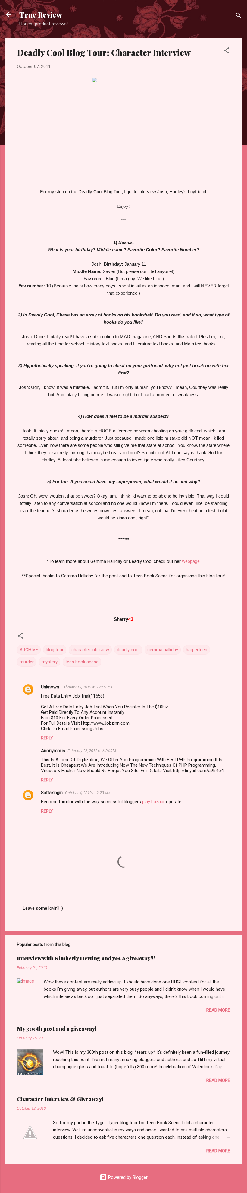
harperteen (196, 650)
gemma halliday (162, 650)
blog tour (55, 650)
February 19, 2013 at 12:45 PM (86, 687)
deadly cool (128, 650)
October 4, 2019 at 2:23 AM (87, 793)
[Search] (238, 16)
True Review (40, 14)
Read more (218, 1010)
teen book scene (81, 662)
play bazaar (153, 801)
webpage (191, 561)
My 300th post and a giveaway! (56, 1028)
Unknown (50, 687)
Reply (47, 738)
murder (27, 662)
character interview (90, 650)
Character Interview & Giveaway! (60, 1099)
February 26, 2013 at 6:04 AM (91, 751)
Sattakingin (52, 792)
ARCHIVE (29, 650)
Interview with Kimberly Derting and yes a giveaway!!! (86, 958)
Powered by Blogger (127, 1177)
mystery (50, 662)
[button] (226, 51)
